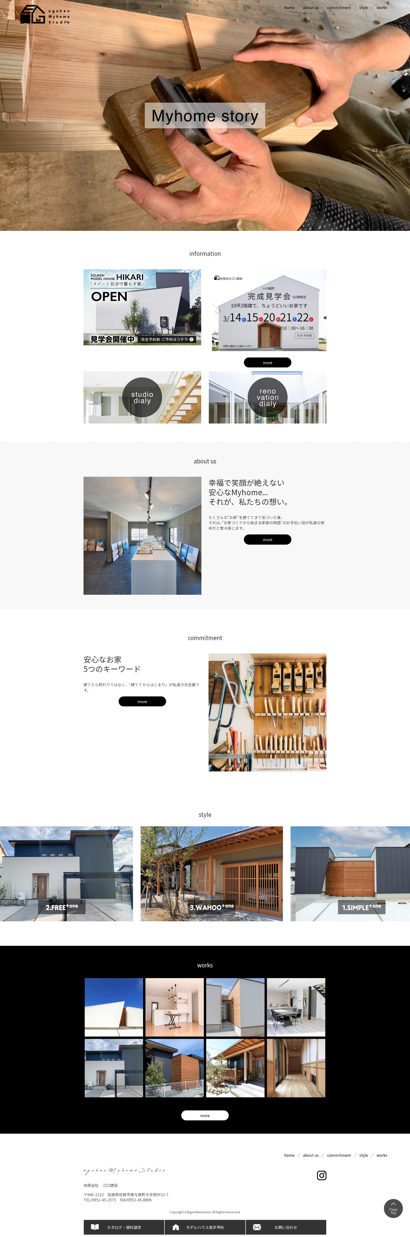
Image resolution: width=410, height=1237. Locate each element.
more (267, 362)
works (382, 7)
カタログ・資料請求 (124, 1227)
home (289, 7)
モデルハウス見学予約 (205, 1227)
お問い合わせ (286, 1227)
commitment (339, 7)
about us (311, 7)
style (363, 7)
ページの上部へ (393, 1208)
